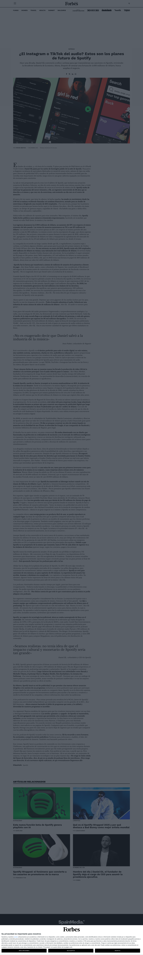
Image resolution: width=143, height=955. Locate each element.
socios (16, 937)
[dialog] (71, 940)
